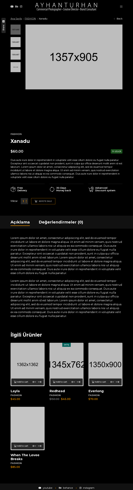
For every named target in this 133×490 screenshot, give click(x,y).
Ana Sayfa (16, 18)
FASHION (30, 18)
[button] (34, 382)
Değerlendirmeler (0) (61, 222)
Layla (15, 391)
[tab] (20, 222)
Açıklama (20, 222)
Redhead (57, 391)
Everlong (96, 391)
